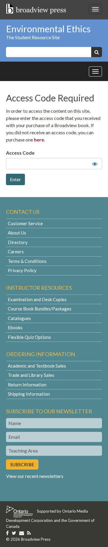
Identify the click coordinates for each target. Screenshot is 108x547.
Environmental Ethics (48, 28)
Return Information (27, 384)
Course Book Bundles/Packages (39, 308)
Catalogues (19, 318)
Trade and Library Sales (31, 375)
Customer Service (25, 223)
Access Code (20, 153)
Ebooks (15, 327)
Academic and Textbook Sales (37, 365)
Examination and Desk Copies (37, 299)
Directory (18, 242)
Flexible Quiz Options (29, 337)
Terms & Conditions (27, 261)
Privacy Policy (22, 270)
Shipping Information (29, 394)
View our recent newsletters (34, 476)
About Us (17, 232)
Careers (16, 251)
